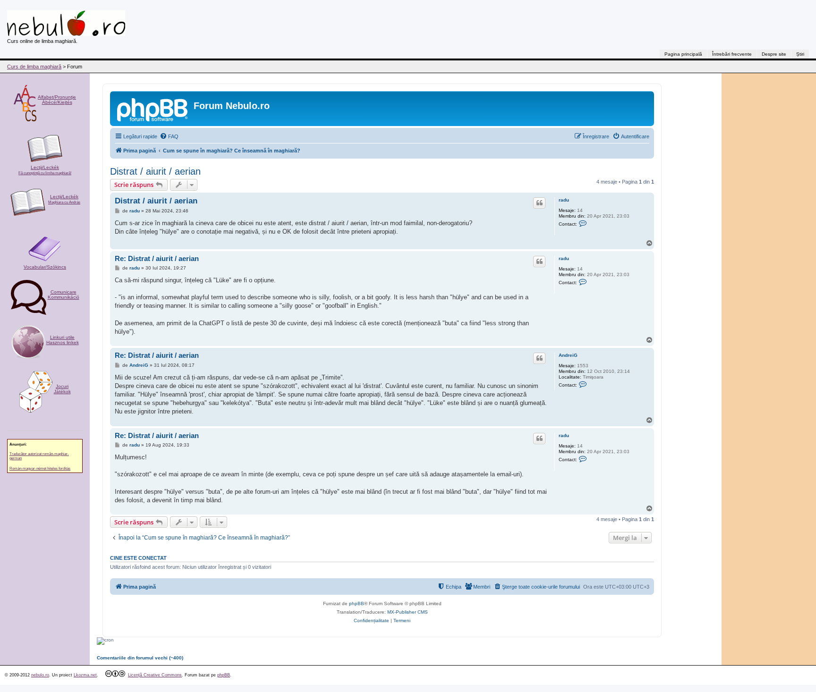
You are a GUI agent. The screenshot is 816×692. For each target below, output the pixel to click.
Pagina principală (683, 54)
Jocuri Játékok (62, 389)
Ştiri (800, 54)
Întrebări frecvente (732, 54)
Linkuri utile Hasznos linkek (62, 340)
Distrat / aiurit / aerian (155, 171)
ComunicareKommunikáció (63, 294)
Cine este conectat (138, 558)
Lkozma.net (85, 675)
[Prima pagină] (153, 108)
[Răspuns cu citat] (539, 203)
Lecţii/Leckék (44, 170)
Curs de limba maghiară (34, 66)
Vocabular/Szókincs (45, 267)
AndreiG (568, 355)
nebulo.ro (40, 675)
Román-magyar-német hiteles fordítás (39, 468)
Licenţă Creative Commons (155, 675)
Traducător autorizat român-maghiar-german (39, 456)
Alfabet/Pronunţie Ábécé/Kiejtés (57, 99)
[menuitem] (169, 136)
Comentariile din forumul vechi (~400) (140, 657)
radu (564, 200)
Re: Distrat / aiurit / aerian (157, 258)
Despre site (774, 54)
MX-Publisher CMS (407, 612)
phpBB (356, 603)
